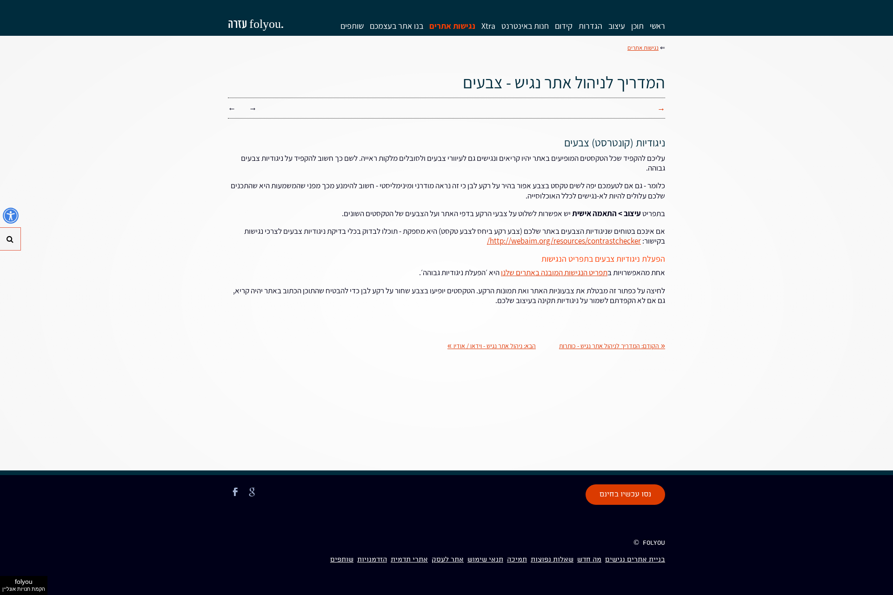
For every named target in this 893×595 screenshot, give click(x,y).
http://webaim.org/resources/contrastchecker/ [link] (564, 241)
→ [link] (253, 107)
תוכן (637, 25)
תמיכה (517, 559)
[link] (612, 346)
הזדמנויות (372, 559)
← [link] (232, 107)
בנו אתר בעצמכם (396, 25)
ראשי (657, 25)
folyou (23, 585)
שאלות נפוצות (552, 559)
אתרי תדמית (409, 559)
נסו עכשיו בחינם (625, 494)
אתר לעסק (448, 559)
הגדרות (590, 25)
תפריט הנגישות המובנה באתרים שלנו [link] (554, 272)
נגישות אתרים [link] (643, 48)
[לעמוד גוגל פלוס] (252, 497)
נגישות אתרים (452, 25)
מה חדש (589, 559)
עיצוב (616, 25)
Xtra (488, 25)
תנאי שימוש (485, 559)
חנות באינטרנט (525, 25)
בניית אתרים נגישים (635, 559)
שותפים (352, 25)
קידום (564, 25)
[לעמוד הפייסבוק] (235, 497)
